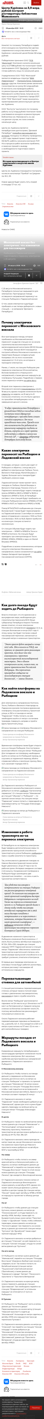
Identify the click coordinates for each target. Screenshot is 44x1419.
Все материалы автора (11, 38)
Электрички (20, 1361)
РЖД (24, 1363)
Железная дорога (7, 1363)
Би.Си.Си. (24, 68)
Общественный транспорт (11, 1366)
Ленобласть (27, 1371)
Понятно (36, 1408)
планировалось (28, 389)
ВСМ (30, 1363)
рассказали (7, 996)
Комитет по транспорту (11, 1371)
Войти (36, 3)
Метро (19, 1368)
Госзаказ (31, 204)
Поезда (18, 1363)
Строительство (7, 206)
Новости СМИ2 (8, 229)
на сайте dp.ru (30, 381)
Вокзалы (26, 1366)
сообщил (24, 791)
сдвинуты (6, 394)
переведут (31, 628)
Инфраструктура (8, 1368)
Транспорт (30, 1361)
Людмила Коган (24, 81)
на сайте (38, 552)
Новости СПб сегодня (21, 1374)
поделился (8, 924)
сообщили (36, 853)
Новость (10, 204)
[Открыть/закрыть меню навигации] (25, 2)
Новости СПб (20, 204)
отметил (24, 436)
